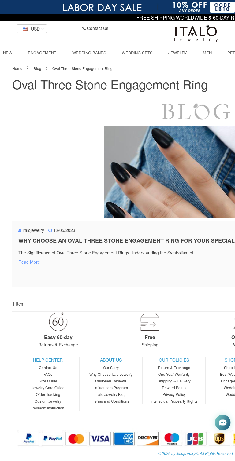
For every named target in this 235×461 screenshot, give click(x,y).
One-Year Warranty (174, 374)
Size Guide (48, 380)
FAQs (47, 374)
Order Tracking (48, 394)
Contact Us (97, 28)
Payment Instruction (48, 407)
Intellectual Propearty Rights (174, 401)
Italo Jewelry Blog (111, 394)
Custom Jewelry (48, 401)
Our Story (111, 367)
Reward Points (174, 387)
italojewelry (33, 230)
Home (17, 68)
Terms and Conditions (111, 401)
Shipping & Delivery (174, 380)
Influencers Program (111, 387)
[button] (31, 29)
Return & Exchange (174, 367)
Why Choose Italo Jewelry (110, 374)
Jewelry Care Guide (48, 387)
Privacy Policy (174, 394)
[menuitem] (7, 53)
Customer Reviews (111, 380)
